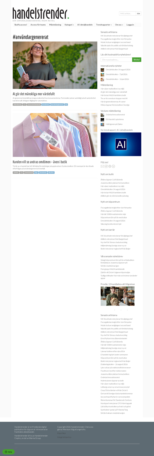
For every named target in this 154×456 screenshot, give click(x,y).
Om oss (118, 24)
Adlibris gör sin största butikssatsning (114, 196)
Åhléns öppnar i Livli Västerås (112, 179)
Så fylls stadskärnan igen (110, 266)
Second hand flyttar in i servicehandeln (115, 397)
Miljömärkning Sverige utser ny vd (113, 245)
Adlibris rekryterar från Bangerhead (114, 49)
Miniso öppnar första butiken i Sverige (115, 105)
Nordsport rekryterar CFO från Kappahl (116, 403)
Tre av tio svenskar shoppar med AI (114, 98)
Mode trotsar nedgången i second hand (115, 42)
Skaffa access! (20, 24)
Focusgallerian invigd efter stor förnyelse (116, 39)
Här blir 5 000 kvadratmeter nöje (113, 214)
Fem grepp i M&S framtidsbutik (113, 269)
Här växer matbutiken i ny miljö (112, 89)
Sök (138, 13)
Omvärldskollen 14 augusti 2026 (118, 69)
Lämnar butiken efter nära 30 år (113, 351)
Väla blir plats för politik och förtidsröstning (117, 45)
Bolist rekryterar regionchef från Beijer (115, 249)
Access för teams (38, 24)
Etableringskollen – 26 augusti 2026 (114, 364)
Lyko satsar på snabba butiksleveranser (116, 367)
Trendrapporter (103, 24)
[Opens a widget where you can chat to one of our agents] (8, 452)
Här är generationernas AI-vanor (113, 101)
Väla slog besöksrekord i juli (111, 224)
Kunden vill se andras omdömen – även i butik (40, 162)
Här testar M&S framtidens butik (113, 95)
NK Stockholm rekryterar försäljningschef (116, 36)
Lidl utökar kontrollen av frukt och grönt (116, 406)
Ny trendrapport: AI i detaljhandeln (117, 130)
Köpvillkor (61, 433)
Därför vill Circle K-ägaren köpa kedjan (115, 272)
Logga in (130, 24)
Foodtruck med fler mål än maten (113, 371)
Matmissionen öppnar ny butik (112, 380)
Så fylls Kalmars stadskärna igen (113, 413)
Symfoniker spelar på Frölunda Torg (114, 410)
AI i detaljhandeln (85, 24)
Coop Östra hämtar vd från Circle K (114, 390)
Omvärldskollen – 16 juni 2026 (117, 79)
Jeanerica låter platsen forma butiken (115, 183)
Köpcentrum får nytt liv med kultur (114, 217)
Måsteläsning (55, 24)
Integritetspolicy (64, 437)
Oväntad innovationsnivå (115, 114)
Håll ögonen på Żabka (114, 124)
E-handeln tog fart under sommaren (114, 354)
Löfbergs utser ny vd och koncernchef (115, 387)
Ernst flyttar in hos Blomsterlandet (114, 338)
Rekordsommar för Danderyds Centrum (116, 400)
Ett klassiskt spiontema (115, 119)
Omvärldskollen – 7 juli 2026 (116, 74)
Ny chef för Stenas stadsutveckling (114, 242)
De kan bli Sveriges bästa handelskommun (117, 393)
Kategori (69, 24)
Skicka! (137, 59)
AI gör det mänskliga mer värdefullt (34, 94)
